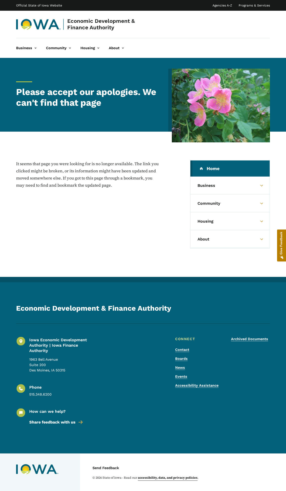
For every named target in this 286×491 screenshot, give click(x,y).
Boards (181, 358)
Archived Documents (249, 339)
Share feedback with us (52, 422)
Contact (182, 350)
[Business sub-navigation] (35, 48)
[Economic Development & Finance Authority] (38, 24)
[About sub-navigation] (123, 48)
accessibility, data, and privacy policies (168, 477)
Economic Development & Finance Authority (101, 24)
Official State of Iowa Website (39, 5)
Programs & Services (254, 5)
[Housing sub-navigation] (98, 48)
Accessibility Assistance (197, 385)
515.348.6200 (40, 394)
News (180, 367)
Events (181, 376)
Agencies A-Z (222, 5)
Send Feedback (106, 468)
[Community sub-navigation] (70, 48)
